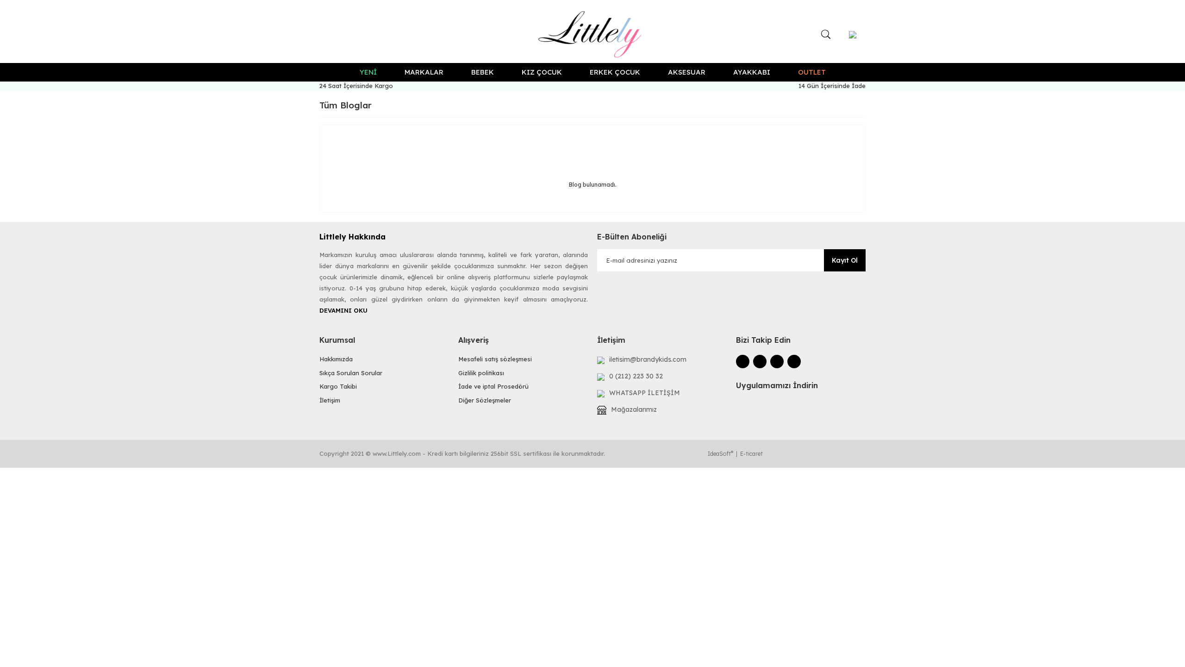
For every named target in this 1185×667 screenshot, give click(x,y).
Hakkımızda (336, 359)
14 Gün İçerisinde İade (832, 85)
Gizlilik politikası (481, 373)
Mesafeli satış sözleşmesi (495, 359)
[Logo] (593, 34)
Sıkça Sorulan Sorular (350, 373)
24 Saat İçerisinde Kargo (356, 85)
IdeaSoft (720, 453)
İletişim (329, 400)
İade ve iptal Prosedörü (493, 386)
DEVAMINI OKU (343, 310)
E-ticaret (751, 453)
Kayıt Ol (845, 260)
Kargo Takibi (338, 386)
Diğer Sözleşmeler (484, 400)
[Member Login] (852, 34)
